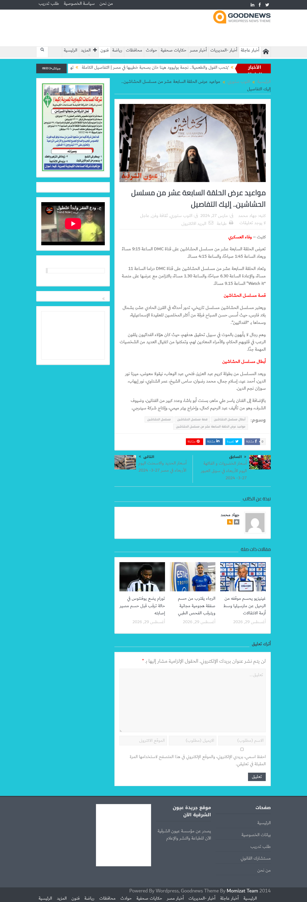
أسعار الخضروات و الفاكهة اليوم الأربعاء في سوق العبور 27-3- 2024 (224, 471)
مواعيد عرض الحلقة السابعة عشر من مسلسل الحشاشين (210, 426)
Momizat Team (242, 890)
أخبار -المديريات (223, 50)
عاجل (144, 216)
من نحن (106, 3)
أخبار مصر (198, 50)
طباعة (222, 224)
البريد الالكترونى (193, 224)
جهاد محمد (247, 216)
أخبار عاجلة (250, 50)
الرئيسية (70, 50)
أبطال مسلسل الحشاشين (229, 419)
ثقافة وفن (160, 216)
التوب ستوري (181, 216)
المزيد (86, 50)
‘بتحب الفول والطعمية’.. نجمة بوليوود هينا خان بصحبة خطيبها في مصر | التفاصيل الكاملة (176, 67)
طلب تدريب (49, 3)
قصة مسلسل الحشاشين (192, 419)
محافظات (134, 50)
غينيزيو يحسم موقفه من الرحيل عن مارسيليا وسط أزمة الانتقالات (244, 606)
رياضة (117, 50)
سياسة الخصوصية (79, 3)
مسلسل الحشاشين (159, 419)
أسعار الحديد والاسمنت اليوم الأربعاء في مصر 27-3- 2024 (162, 466)
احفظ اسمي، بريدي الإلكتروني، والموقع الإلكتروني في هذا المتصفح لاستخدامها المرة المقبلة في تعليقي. (198, 760)
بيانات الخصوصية (256, 835)
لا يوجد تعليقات (252, 223)
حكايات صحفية (173, 50)
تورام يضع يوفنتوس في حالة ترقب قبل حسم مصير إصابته (142, 606)
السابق (235, 457)
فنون (104, 50)
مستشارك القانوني (256, 858)
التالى (148, 457)
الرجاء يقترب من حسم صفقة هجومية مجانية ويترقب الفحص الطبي (196, 606)
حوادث (151, 50)
